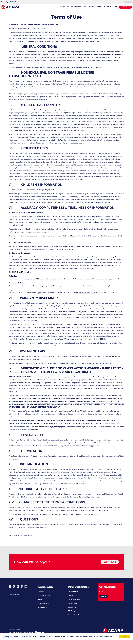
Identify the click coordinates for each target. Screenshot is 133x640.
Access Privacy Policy (10, 638)
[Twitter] (14, 586)
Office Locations (43, 603)
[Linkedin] (22, 586)
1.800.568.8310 (14, 595)
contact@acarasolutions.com (85, 293)
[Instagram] (18, 586)
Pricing (98, 6)
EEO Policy (71, 611)
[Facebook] (10, 586)
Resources (90, 6)
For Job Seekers (73, 591)
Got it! (125, 636)
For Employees (72, 595)
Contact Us (41, 611)
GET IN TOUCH (110, 562)
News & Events (42, 607)
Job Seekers (107, 6)
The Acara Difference (73, 6)
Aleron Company (27, 632)
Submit (103, 596)
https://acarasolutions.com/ (18, 35)
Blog (84, 6)
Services (62, 6)
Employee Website (73, 615)
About (115, 6)
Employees (127, 2)
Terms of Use (72, 607)
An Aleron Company (74, 599)
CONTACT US (125, 7)
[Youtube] (26, 586)
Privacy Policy (72, 603)
